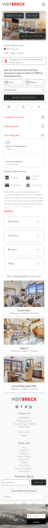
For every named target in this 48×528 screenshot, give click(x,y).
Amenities (13, 221)
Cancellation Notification (14, 117)
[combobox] (24, 497)
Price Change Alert (12, 135)
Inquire (9, 107)
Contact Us (24, 453)
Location (13, 235)
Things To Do (24, 459)
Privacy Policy (24, 471)
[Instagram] (17, 407)
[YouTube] (31, 407)
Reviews (12, 249)
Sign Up (38, 482)
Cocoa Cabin (24, 310)
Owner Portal (24, 465)
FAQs (11, 263)
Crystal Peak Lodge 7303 (24, 385)
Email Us (24, 435)
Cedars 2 (24, 348)
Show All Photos (32, 36)
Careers (24, 462)
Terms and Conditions (24, 468)
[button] (36, 509)
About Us (24, 450)
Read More (8, 211)
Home (24, 447)
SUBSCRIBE (36, 522)
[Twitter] (26, 407)
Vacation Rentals (24, 456)
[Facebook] (21, 407)
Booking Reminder (11, 126)
